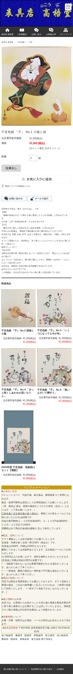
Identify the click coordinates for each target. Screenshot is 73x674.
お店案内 (60, 669)
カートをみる (56, 9)
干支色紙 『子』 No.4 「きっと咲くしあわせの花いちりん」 (17, 392)
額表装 (14, 639)
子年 (31, 42)
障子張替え (47, 639)
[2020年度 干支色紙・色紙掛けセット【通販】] (18, 437)
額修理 (27, 635)
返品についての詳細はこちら (17, 186)
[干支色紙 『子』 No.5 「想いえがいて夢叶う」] (54, 367)
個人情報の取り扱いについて (15, 669)
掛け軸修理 (7, 635)
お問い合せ (36, 34)
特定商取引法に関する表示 (41, 669)
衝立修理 (49, 635)
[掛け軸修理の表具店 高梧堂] (2, 20)
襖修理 (18, 635)
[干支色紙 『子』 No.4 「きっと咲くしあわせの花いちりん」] (18, 367)
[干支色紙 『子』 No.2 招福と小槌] (18, 308)
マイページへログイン (42, 9)
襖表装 (4, 639)
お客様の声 (51, 34)
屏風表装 (24, 639)
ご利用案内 (22, 34)
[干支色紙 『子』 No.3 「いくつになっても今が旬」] (54, 308)
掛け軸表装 (62, 635)
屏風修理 (38, 635)
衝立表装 (36, 639)
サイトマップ (66, 34)
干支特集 (21, 42)
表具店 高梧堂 (7, 34)
